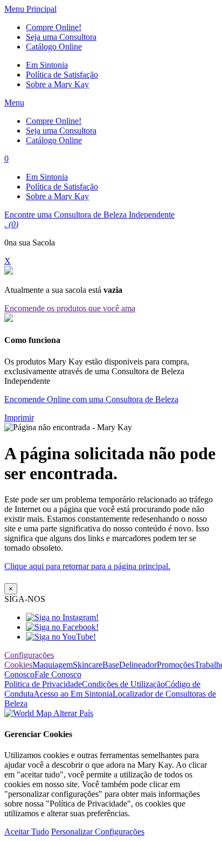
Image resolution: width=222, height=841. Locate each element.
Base (110, 664)
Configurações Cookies (29, 659)
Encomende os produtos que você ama (69, 308)
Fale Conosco (57, 674)
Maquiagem (52, 664)
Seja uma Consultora (61, 36)
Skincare (87, 664)
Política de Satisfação (62, 74)
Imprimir (19, 417)
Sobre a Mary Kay (57, 84)
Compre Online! (53, 27)
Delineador (138, 664)
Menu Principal (30, 8)
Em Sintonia (47, 64)
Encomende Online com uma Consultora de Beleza (91, 399)
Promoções (176, 664)
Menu (14, 102)
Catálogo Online (54, 46)
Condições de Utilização (123, 684)
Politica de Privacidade (43, 684)
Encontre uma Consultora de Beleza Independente (89, 214)
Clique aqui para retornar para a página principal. (87, 566)
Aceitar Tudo (26, 831)
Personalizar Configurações (97, 831)
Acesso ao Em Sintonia (73, 693)
